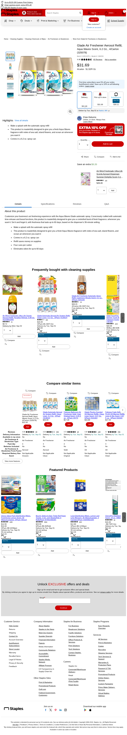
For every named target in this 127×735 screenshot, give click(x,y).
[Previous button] (22, 76)
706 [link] (119, 432)
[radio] (84, 99)
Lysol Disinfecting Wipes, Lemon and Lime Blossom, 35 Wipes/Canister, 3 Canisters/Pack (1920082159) (85, 518)
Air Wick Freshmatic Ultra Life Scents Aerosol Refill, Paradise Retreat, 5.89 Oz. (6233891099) (19, 318)
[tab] (18, 204)
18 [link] (78, 432)
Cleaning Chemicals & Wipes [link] (35, 39)
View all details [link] (21, 120)
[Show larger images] (70, 111)
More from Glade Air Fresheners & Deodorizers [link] (90, 39)
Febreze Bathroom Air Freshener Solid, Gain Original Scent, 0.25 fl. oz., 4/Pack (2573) (72, 415)
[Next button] (70, 76)
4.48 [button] (78, 59)
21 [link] (12, 321)
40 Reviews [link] (97, 59)
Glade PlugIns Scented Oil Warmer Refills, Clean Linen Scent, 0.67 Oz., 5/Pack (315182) (94, 415)
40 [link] (36, 432)
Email (42, 598)
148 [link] (99, 432)
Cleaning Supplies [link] (16, 39)
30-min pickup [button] (6, 532)
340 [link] (47, 319)
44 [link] (81, 302)
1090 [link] (11, 522)
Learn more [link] (89, 86)
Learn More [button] (87, 122)
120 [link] (106, 180)
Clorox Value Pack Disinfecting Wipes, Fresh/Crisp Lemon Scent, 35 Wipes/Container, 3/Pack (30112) (16, 518)
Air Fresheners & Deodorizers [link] (58, 39)
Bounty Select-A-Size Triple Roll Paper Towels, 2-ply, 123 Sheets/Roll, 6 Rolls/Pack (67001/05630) (51, 518)
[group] (19, 317)
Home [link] (6, 39)
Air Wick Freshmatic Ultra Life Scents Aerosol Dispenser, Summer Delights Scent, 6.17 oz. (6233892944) (109, 174)
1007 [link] (80, 522)
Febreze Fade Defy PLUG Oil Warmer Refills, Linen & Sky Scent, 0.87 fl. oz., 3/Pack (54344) (115, 415)
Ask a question (110, 59)
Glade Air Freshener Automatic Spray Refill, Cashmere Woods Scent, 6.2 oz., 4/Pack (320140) (87, 298)
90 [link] (114, 520)
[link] (32, 2)
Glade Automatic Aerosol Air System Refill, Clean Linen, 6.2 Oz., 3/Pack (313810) (53, 317)
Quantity (84, 140)
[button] (80, 13)
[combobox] (64, 12)
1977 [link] (116, 323)
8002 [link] (45, 522)
